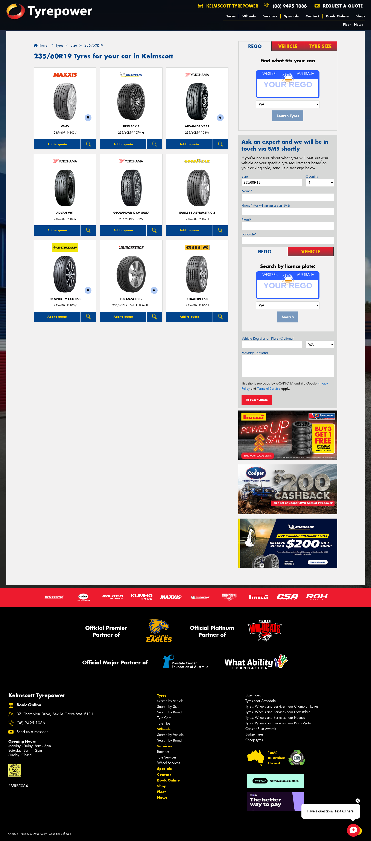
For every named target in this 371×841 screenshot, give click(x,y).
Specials (291, 16)
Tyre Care (164, 718)
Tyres (231, 16)
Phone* (266, 205)
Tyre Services (166, 757)
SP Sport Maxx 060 (65, 299)
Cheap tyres (254, 740)
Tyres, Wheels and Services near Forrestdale (277, 712)
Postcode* (249, 234)
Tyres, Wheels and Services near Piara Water (278, 723)
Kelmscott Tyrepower (231, 6)
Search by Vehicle (170, 701)
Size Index (253, 695)
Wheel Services (168, 763)
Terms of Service (268, 388)
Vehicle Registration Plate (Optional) (268, 338)
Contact (312, 16)
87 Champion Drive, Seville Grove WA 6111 (55, 714)
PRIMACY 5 (131, 126)
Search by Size (168, 706)
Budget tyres (254, 734)
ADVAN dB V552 (197, 126)
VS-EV (65, 126)
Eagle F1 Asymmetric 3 (197, 213)
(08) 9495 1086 (290, 6)
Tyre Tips (163, 723)
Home (42, 45)
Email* (247, 220)
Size (245, 176)
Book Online (337, 16)
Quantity (312, 176)
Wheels (249, 16)
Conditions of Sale (60, 834)
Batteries (163, 751)
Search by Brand (169, 712)
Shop (360, 16)
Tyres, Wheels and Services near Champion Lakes (281, 706)
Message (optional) (256, 353)
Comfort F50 (197, 299)
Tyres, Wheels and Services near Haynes (275, 717)
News (358, 24)
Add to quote (57, 144)
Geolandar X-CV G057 (131, 213)
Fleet (347, 24)
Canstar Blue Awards (260, 729)
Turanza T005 (131, 299)
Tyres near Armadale (260, 701)
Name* (247, 191)
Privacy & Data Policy (34, 834)
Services (270, 16)
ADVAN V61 (65, 213)
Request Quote (257, 400)
